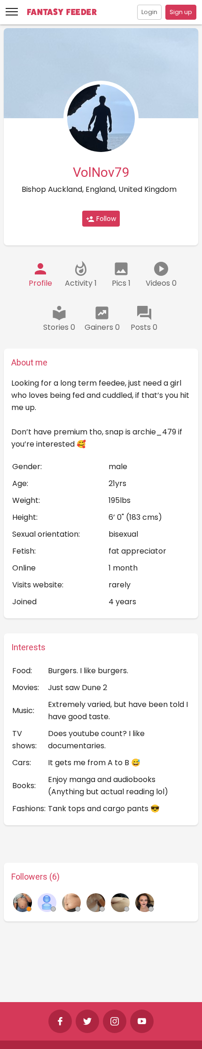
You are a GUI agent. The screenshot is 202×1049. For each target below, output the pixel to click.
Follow (105, 218)
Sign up (181, 12)
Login (149, 12)
